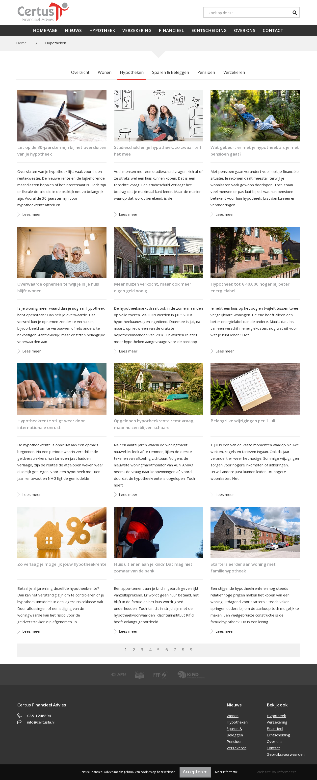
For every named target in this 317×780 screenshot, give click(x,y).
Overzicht (80, 72)
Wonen (104, 72)
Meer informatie (226, 772)
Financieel (171, 30)
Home (21, 42)
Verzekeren (234, 72)
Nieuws (73, 30)
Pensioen (206, 72)
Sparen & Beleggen (170, 72)
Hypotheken (132, 72)
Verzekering (136, 30)
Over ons (244, 30)
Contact (273, 30)
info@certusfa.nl (40, 722)
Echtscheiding (209, 30)
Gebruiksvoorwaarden (286, 754)
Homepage (45, 30)
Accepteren (195, 772)
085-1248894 (39, 715)
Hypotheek (102, 30)
